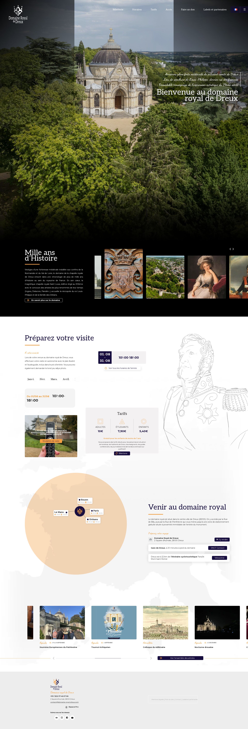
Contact (178, 699)
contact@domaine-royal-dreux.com (64, 702)
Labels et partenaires (215, 9)
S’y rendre (223, 539)
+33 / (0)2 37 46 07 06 (59, 696)
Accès (169, 9)
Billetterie (118, 9)
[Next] (151, 657)
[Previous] (54, 657)
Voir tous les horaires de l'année (123, 368)
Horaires (137, 9)
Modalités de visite (51, 441)
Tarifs (154, 9)
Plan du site (169, 699)
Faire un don (188, 9)
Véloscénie (219, 558)
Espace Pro (74, 707)
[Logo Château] (18, 14)
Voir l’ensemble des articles (182, 658)
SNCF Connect (217, 548)
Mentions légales (158, 699)
